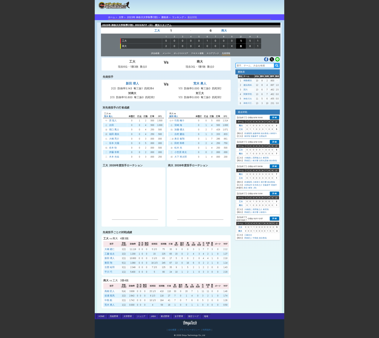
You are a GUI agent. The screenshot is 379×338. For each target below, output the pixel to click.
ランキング (178, 17)
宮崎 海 (178, 125)
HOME (102, 316)
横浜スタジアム (163, 25)
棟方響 (255, 160)
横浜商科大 (249, 85)
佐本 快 (113, 147)
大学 (121, 17)
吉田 (111, 125)
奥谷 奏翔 (179, 138)
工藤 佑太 (110, 253)
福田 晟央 (114, 134)
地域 (206, 316)
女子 (179, 316)
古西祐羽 (263, 136)
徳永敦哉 (265, 133)
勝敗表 (164, 17)
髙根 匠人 (110, 291)
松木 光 (178, 147)
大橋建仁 (248, 158)
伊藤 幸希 (114, 152)
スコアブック (213, 53)
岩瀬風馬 (248, 133)
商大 (224, 30)
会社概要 (172, 330)
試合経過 (155, 53)
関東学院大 (249, 94)
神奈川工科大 (250, 103)
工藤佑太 (248, 235)
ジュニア (141, 316)
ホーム (111, 17)
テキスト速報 (197, 53)
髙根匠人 (248, 160)
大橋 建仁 (110, 249)
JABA (153, 316)
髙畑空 (274, 185)
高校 (114, 316)
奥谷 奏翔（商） (251, 188)
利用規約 (207, 330)
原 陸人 (113, 120)
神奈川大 (248, 98)
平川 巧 (108, 271)
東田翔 (247, 136)
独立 (193, 316)
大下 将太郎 (180, 156)
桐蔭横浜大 (249, 80)
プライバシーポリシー (189, 330)
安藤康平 (254, 136)
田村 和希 (179, 143)
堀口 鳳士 (114, 129)
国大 (246, 89)
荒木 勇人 (200, 83)
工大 (157, 30)
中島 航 (108, 300)
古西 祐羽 (110, 267)
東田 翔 (108, 262)
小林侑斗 (273, 133)
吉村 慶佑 (179, 134)
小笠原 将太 (180, 152)
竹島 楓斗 (179, 120)
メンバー (166, 53)
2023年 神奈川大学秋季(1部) (142, 17)
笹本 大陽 (114, 143)
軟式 (165, 316)
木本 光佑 (114, 156)
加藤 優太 (179, 129)
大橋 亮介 (114, 138)
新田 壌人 (132, 83)
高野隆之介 (257, 158)
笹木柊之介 (257, 185)
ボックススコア (181, 53)
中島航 (255, 238)
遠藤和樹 (256, 133)
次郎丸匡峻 (264, 160)
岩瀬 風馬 (110, 295)
